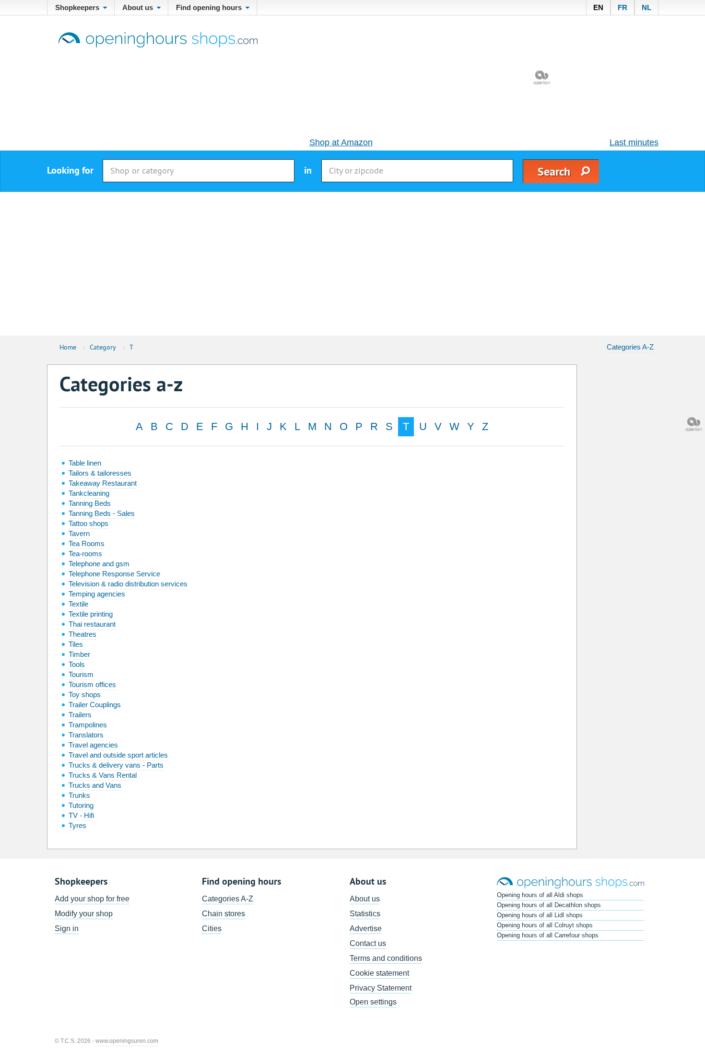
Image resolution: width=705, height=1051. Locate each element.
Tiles (76, 644)
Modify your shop (84, 914)
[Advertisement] (352, 264)
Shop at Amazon (341, 142)
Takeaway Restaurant (103, 483)
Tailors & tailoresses (100, 473)
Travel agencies (93, 745)
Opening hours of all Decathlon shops (549, 905)
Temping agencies (97, 594)
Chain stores (223, 914)
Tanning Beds (90, 503)
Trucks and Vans (95, 785)
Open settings (373, 1002)
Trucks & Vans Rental (103, 775)
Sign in (67, 928)
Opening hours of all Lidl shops (540, 915)
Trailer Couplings (95, 705)
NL (646, 7)
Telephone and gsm (99, 564)
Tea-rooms (85, 553)
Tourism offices (92, 684)
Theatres (82, 634)
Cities (212, 928)
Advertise (366, 928)
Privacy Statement (380, 988)
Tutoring (81, 805)
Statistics (365, 914)
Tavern (79, 533)
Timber (79, 654)
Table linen (85, 463)
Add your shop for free (92, 899)
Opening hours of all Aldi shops (540, 895)
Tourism (81, 674)
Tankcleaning (89, 493)
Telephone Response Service (114, 574)
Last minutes (634, 142)
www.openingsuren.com (126, 1041)
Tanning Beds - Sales (102, 513)
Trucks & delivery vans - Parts (116, 765)
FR (622, 7)
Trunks (79, 795)
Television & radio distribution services (128, 584)
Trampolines (88, 725)
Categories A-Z (630, 347)
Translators (86, 735)
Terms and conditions (386, 958)
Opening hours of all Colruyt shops (545, 925)
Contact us (368, 943)
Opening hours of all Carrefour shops (548, 935)
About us (365, 899)
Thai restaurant (92, 624)
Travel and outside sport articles (118, 755)
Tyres (77, 825)
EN (598, 7)
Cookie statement (379, 973)
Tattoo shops (88, 523)
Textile (78, 604)
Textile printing (91, 614)
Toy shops (85, 694)
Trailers (80, 715)
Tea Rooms (87, 543)
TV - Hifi (81, 815)
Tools (77, 664)
